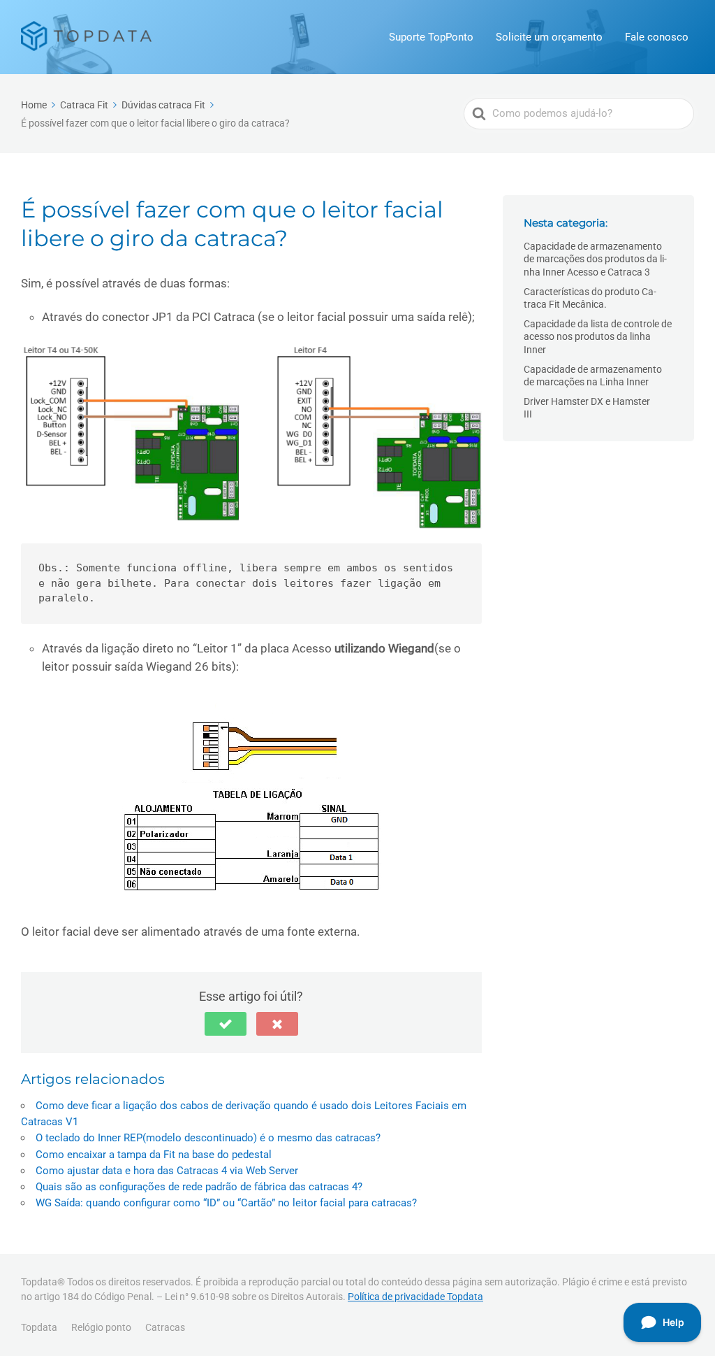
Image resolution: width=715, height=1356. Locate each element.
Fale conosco (656, 37)
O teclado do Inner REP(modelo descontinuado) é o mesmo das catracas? (208, 1138)
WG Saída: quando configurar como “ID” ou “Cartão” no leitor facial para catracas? (226, 1203)
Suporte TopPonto (431, 37)
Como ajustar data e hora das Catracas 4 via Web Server (167, 1170)
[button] (225, 1024)
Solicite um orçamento (549, 37)
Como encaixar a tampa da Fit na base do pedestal (154, 1154)
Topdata (39, 1327)
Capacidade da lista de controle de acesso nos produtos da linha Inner (598, 336)
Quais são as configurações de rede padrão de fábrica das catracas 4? (199, 1186)
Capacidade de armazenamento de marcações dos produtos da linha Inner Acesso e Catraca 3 (595, 259)
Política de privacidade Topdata (415, 1296)
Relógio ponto (101, 1327)
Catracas (165, 1327)
